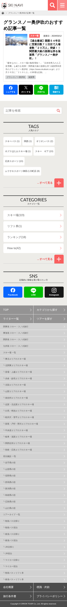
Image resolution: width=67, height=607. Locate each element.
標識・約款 (43, 587)
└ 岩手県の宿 (9, 462)
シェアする (10, 92)
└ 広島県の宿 (9, 501)
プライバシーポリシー (50, 596)
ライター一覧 (11, 318)
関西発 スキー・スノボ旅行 (15, 339)
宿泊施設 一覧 (9, 456)
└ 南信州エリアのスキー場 (15, 398)
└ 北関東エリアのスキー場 (15, 365)
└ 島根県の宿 (9, 495)
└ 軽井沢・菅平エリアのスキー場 (18, 417)
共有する (41, 92)
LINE (33, 295)
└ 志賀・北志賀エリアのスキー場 (18, 404)
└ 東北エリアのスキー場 (14, 359)
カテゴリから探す (47, 309)
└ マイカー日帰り (11, 560)
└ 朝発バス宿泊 (10, 527)
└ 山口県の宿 (9, 508)
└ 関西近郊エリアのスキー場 (16, 443)
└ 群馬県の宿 (9, 482)
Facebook (13, 295)
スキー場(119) (15, 215)
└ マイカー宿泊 (10, 566)
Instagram (54, 295)
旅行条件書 (9, 596)
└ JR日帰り (8, 547)
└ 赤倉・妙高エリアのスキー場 (17, 378)
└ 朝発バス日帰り (11, 521)
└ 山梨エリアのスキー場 (14, 391)
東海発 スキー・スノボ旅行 (15, 333)
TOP (6, 309)
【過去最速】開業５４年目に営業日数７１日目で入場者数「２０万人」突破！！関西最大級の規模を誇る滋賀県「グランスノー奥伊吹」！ (44, 49)
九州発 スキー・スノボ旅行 (15, 346)
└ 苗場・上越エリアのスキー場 (17, 372)
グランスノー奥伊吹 (16, 77)
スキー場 (34, 36)
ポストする (26, 92)
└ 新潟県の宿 (9, 488)
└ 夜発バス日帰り (11, 534)
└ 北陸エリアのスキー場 (14, 385)
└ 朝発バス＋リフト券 (13, 573)
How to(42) (14, 248)
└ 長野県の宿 (9, 476)
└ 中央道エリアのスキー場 (15, 430)
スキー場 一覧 (9, 352)
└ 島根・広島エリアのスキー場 (17, 450)
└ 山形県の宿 (9, 469)
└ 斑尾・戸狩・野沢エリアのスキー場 (20, 424)
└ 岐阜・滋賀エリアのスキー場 (17, 437)
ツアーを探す (44, 318)
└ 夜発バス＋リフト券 (13, 579)
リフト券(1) (14, 226)
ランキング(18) (16, 237)
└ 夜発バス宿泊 (10, 540)
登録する (56, 92)
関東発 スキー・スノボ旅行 (15, 326)
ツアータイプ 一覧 (11, 514)
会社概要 (8, 587)
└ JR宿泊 (7, 553)
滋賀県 (31, 77)
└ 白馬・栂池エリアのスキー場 (17, 411)
